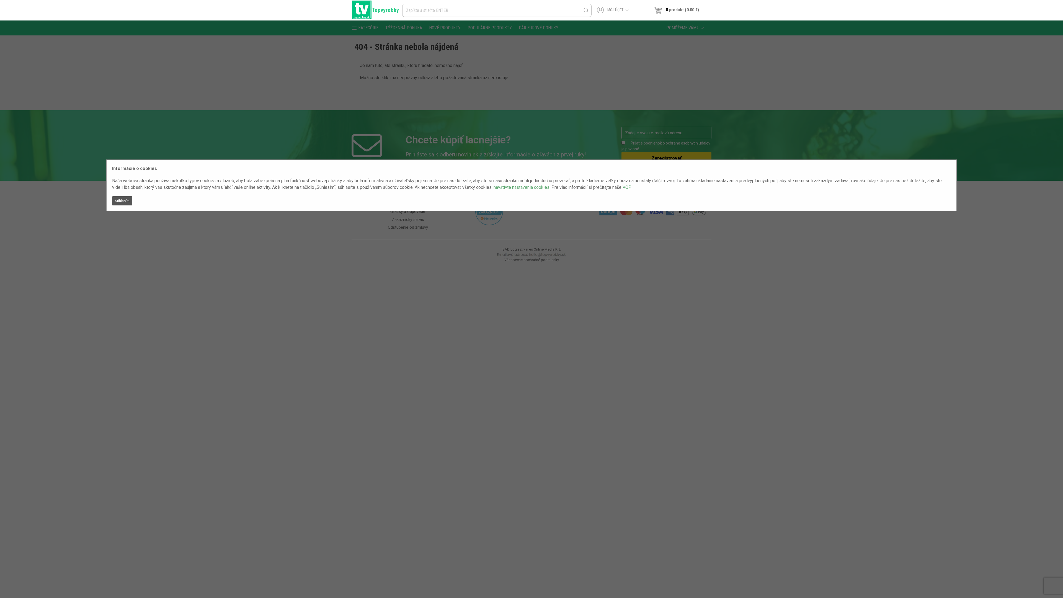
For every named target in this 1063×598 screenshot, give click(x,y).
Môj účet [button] (615, 10)
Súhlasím (122, 201)
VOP (627, 187)
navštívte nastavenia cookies (521, 187)
